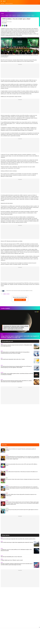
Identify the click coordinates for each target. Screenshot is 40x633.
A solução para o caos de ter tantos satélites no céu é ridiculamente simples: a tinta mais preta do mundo (16, 550)
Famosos (7, 455)
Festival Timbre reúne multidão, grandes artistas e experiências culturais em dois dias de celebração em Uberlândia (17, 374)
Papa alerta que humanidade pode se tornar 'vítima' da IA (11, 556)
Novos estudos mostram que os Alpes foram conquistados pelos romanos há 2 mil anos (17, 542)
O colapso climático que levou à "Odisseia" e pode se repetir (12, 560)
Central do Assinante (9, 3)
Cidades (7, 493)
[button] (1, 1)
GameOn (18, 15)
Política (6, 447)
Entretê (2, 372)
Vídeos (33, 15)
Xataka (7, 15)
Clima (1, 358)
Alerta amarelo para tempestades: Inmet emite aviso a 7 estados (13, 359)
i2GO (10, 15)
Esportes (7, 508)
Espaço (2, 334)
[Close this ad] (39, 627)
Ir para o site (5, 1)
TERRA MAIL (2, 3)
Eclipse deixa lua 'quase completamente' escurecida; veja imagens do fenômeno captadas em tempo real (20, 336)
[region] (20, 630)
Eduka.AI (14, 15)
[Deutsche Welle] (3, 291)
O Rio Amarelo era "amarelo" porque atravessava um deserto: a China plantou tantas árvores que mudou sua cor (16, 345)
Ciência (3, 15)
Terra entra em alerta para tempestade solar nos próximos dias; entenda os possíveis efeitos (18, 538)
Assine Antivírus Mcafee (26, 15)
